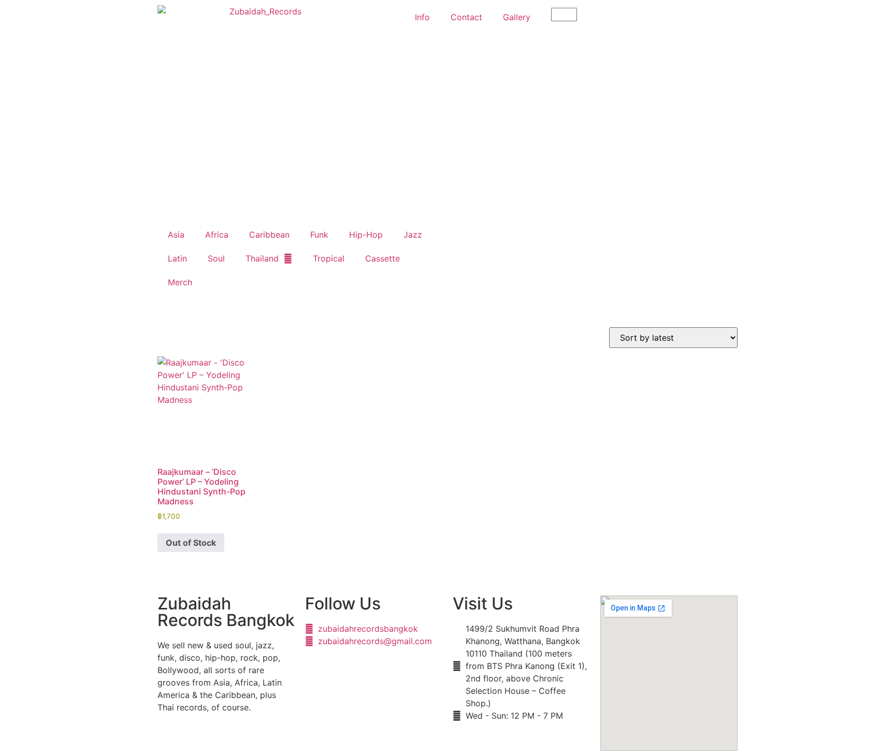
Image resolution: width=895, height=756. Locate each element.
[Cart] (564, 14)
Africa (216, 234)
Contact (466, 17)
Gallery (516, 17)
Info (422, 17)
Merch (180, 282)
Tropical (328, 258)
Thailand (262, 258)
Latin (177, 258)
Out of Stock (191, 542)
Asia (176, 234)
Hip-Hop (366, 234)
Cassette (382, 258)
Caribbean (269, 234)
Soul (216, 258)
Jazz (412, 234)
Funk (319, 234)
